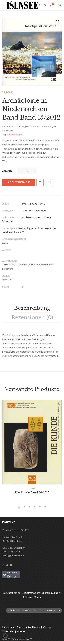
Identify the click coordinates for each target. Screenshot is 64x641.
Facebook (39, 5)
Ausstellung (44, 217)
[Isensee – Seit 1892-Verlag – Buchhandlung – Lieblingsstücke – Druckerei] (22, 5)
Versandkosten (14, 134)
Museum (7, 221)
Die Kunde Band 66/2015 (32, 492)
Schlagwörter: (10, 217)
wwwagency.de (53, 610)
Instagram (45, 5)
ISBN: (5, 203)
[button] (57, 23)
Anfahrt (21, 631)
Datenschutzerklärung (28, 627)
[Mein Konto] (60, 5)
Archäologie (29, 217)
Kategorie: (8, 210)
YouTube (11, 565)
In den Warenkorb (19, 182)
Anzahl (7, 171)
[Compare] (49, 182)
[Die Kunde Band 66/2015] (32, 442)
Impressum (8, 627)
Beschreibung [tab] (32, 308)
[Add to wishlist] (40, 182)
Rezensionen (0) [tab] (32, 317)
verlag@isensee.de (13, 555)
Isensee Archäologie (34, 210)
